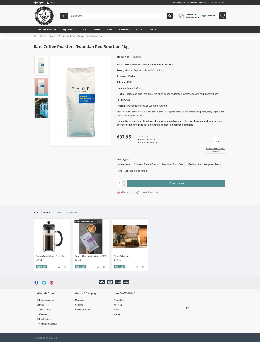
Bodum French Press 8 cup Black (51, 256)
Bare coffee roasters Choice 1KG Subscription (91, 256)
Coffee (43, 36)
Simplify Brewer (121, 256)
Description (123, 57)
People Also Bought (66, 212)
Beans (52, 36)
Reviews (137, 57)
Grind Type (122, 159)
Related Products (43, 212)
